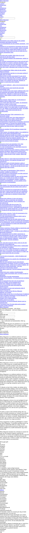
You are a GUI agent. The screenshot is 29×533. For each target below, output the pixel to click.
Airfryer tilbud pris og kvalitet (7, 297)
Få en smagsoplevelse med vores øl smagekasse (12, 280)
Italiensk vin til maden (5, 292)
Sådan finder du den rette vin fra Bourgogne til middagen (14, 294)
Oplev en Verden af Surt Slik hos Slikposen (11, 291)
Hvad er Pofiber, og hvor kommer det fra (10, 282)
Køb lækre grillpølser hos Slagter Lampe (10, 283)
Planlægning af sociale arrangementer (9, 276)
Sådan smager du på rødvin (7, 299)
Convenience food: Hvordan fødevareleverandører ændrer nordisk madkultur (13, 304)
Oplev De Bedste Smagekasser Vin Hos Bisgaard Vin (13, 295)
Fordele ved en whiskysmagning (8, 298)
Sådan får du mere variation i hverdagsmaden (11, 272)
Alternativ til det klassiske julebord (9, 267)
